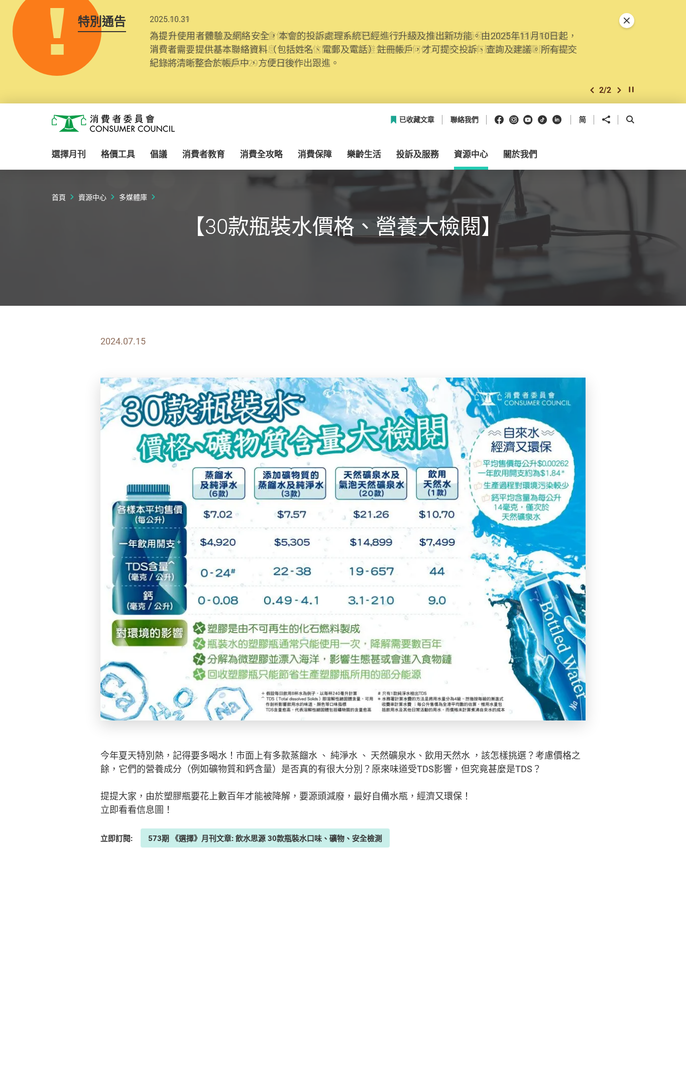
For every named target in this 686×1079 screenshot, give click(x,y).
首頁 (59, 197)
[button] (592, 90)
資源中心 (92, 197)
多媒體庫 (133, 197)
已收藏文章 (416, 119)
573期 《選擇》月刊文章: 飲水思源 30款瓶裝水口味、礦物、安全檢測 (265, 838)
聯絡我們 (464, 119)
